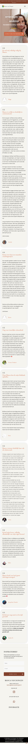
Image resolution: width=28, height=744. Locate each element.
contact (21, 741)
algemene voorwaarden (10, 741)
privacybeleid (19, 739)
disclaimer (17, 741)
